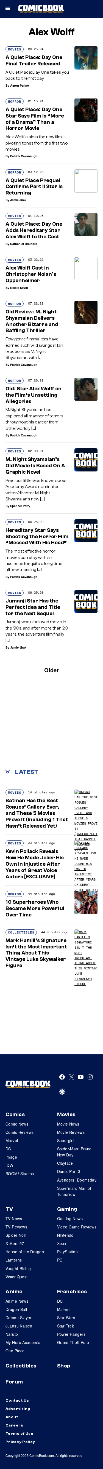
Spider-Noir (15, 1235)
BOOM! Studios (19, 1173)
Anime (14, 1292)
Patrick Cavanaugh (23, 156)
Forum (14, 1382)
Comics (14, 894)
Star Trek (65, 1326)
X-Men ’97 (14, 1243)
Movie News (68, 1124)
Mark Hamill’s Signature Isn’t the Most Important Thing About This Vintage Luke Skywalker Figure (36, 953)
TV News (13, 1218)
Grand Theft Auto (73, 1342)
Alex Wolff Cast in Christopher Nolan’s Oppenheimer (30, 274)
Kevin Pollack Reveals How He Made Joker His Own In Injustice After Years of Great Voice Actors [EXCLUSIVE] (34, 863)
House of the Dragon (24, 1251)
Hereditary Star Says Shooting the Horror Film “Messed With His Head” (36, 536)
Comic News (16, 1124)
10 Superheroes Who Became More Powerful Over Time (34, 908)
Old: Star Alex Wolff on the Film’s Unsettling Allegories (33, 395)
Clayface (65, 1163)
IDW (9, 1165)
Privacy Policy (20, 1442)
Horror (14, 101)
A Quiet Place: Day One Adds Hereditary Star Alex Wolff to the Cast (33, 230)
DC (8, 1148)
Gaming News (70, 1218)
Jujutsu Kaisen (18, 1326)
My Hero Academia (23, 1342)
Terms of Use (19, 1433)
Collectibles (21, 932)
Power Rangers (71, 1334)
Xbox (61, 1243)
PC (60, 1260)
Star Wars (66, 1317)
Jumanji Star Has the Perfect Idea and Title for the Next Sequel (32, 607)
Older (51, 670)
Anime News (16, 1301)
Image (11, 1157)
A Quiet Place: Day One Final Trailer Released (33, 60)
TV (9, 1209)
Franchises (72, 1292)
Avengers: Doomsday (77, 1180)
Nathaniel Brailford (23, 244)
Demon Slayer (18, 1317)
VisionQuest (16, 1276)
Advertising (17, 1409)
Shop (63, 1366)
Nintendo (65, 1235)
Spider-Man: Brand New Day (74, 1152)
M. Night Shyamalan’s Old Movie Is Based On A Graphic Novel (35, 465)
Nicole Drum (19, 288)
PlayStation (67, 1251)
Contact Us (17, 1400)
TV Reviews (16, 1227)
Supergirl (65, 1140)
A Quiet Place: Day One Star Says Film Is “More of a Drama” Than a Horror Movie (34, 118)
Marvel (11, 1140)
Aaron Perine (19, 85)
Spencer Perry (20, 506)
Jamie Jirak (18, 200)
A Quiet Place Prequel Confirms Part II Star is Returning (34, 186)
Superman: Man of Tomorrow (74, 1191)
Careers (14, 1425)
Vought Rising (18, 1268)
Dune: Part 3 (68, 1171)
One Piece (15, 1350)
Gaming (67, 1209)
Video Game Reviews (77, 1227)
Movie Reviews (71, 1132)
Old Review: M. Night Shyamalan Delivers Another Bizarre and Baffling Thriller (31, 321)
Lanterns (13, 1260)
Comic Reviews (19, 1132)
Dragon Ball (16, 1309)
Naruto (11, 1334)
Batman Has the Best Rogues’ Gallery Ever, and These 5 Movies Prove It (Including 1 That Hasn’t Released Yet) (36, 813)
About (11, 1417)
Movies (14, 49)
